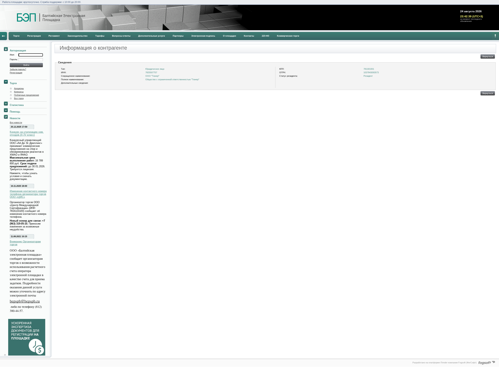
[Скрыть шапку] (495, 36)
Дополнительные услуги (151, 36)
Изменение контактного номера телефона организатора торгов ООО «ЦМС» (28, 194)
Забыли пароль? (18, 69)
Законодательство (77, 36)
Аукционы (19, 88)
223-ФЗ (265, 36)
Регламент (54, 36)
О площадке (229, 36)
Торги (16, 36)
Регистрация (34, 36)
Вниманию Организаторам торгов (25, 243)
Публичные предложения (26, 95)
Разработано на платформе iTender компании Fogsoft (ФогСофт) (444, 362)
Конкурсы (19, 92)
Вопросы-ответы (121, 36)
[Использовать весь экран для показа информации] (3, 36)
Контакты (249, 36)
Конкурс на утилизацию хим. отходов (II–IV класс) (27, 133)
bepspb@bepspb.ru (25, 301)
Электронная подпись (203, 36)
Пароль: (14, 59)
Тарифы (99, 36)
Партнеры (178, 36)
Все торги (19, 98)
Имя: (12, 55)
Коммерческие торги (288, 36)
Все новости (16, 122)
